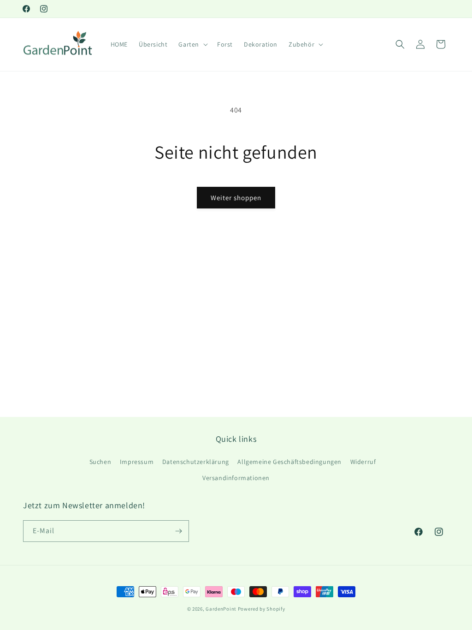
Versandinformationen (236, 478)
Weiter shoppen (236, 197)
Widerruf (363, 462)
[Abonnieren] (178, 531)
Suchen (100, 462)
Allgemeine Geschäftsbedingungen (289, 462)
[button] (192, 44)
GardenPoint (221, 609)
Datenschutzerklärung (195, 462)
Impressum (136, 462)
